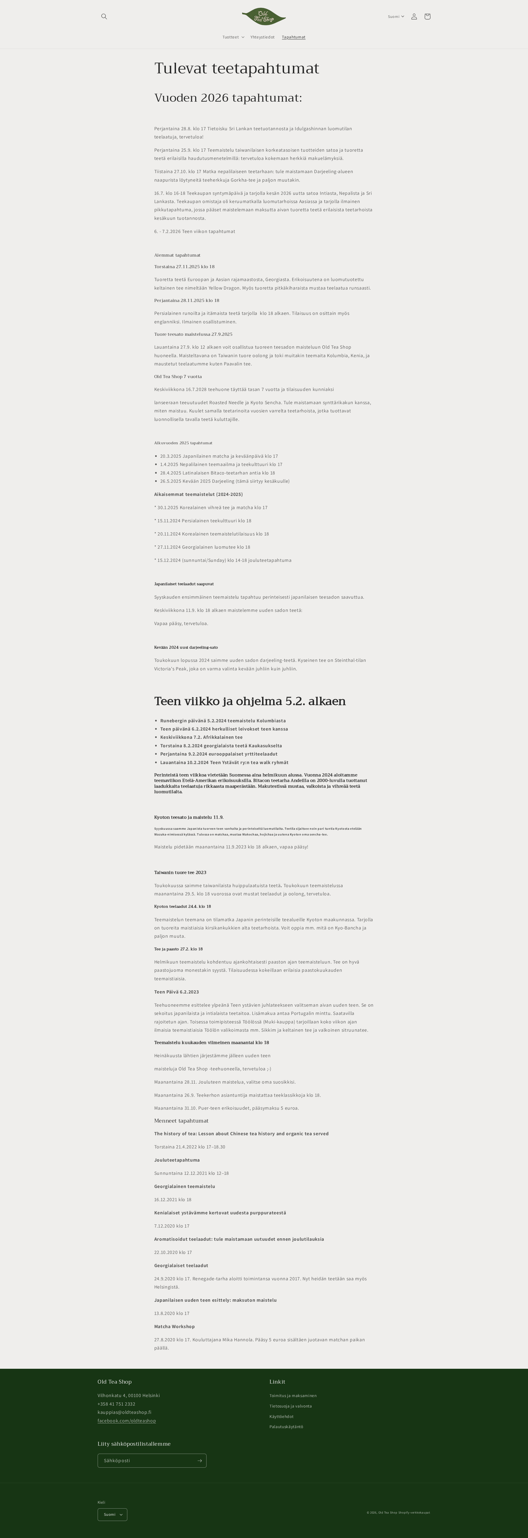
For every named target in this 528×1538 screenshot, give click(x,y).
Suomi (109, 1514)
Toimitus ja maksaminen (293, 1395)
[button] (104, 16)
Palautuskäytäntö (286, 1426)
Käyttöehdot (281, 1416)
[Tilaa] (199, 1461)
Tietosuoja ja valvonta (291, 1406)
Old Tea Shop (387, 1512)
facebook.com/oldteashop (127, 1420)
